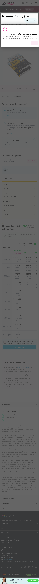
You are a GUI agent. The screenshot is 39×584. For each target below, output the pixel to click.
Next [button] (34, 43)
